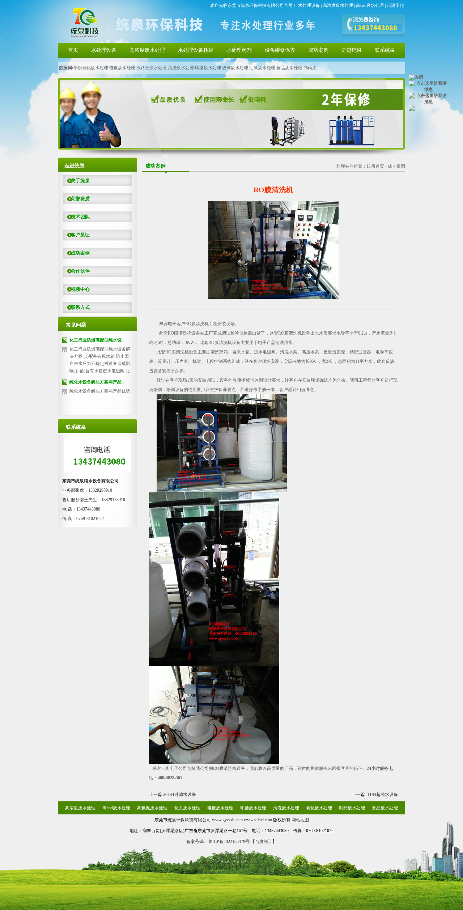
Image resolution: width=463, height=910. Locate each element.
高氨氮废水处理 (152, 807)
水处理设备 (309, 5)
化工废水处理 (187, 807)
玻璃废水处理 (235, 67)
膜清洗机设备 (294, 333)
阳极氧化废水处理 (90, 67)
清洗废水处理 (181, 67)
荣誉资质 (80, 198)
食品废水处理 (289, 67)
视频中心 (80, 289)
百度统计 (263, 841)
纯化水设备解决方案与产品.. (96, 382)
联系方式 (80, 307)
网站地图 (300, 819)
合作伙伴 (80, 271)
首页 (73, 50)
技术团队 (80, 216)
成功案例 (318, 50)
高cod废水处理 (370, 5)
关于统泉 (80, 180)
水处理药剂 (239, 50)
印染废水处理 (208, 67)
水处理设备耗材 (195, 50)
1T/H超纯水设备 (382, 794)
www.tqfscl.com (258, 819)
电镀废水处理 (122, 67)
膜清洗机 (197, 323)
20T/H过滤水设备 (179, 794)
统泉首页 (375, 166)
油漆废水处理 (262, 67)
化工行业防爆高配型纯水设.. (96, 340)
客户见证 (80, 235)
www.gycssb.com (227, 819)
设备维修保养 (280, 50)
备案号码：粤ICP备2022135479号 (218, 841)
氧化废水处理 (319, 807)
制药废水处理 (352, 807)
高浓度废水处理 (338, 5)
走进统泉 (351, 50)
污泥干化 (395, 5)
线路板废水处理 (151, 67)
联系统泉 (385, 50)
